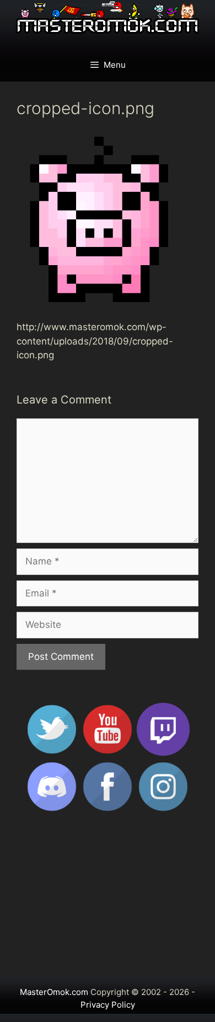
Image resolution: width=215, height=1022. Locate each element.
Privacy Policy (107, 1004)
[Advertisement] (107, 898)
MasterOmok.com (54, 992)
